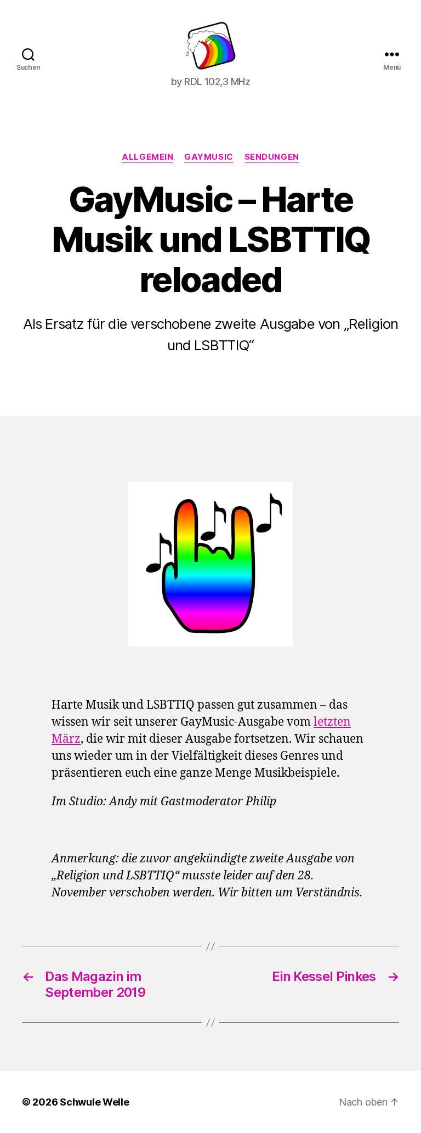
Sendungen (271, 157)
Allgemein (147, 157)
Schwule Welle (94, 1102)
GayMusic (208, 157)
